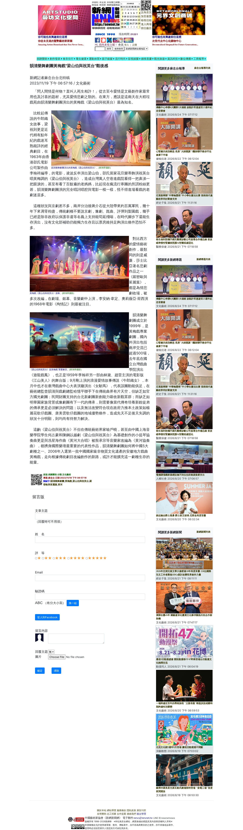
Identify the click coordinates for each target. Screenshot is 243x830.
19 (130, 20)
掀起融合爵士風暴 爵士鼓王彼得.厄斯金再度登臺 (181, 515)
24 (125, 23)
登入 (126, 45)
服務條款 (121, 810)
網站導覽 (111, 810)
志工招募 (111, 814)
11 (128, 16)
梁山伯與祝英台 (81, 481)
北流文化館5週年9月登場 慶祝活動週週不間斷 (179, 747)
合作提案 (121, 814)
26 (130, 23)
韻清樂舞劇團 (57, 481)
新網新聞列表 (203, 532)
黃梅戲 (68, 481)
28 (128, 9)
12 (130, 16)
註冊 (134, 45)
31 (136, 9)
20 (133, 20)
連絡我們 (131, 814)
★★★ (60, 558)
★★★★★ (97, 558)
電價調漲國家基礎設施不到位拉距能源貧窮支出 (180, 475)
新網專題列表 (203, 259)
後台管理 (141, 814)
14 (136, 16)
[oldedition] (129, 40)
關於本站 (101, 810)
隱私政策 (131, 810)
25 (128, 23)
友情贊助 (101, 814)
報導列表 (202, 68)
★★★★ (77, 558)
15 (139, 16)
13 (133, 16)
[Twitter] (109, 40)
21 (136, 20)
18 (128, 20)
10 (125, 16)
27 (125, 9)
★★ (48, 558)
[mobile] (118, 40)
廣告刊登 (141, 810)
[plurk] (103, 40)
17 (125, 20)
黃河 (60, 484)
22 (139, 20)
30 (133, 9)
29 (130, 9)
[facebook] (97, 40)
